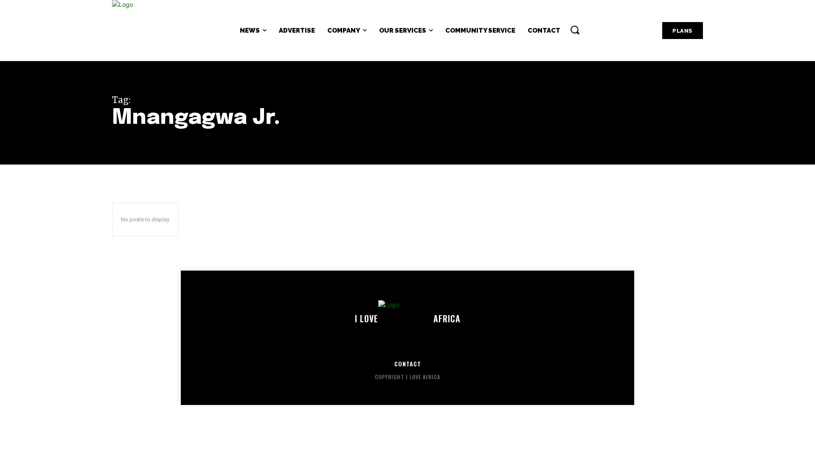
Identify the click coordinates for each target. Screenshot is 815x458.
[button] (575, 30)
